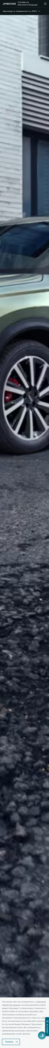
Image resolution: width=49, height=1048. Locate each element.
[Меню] (45, 3)
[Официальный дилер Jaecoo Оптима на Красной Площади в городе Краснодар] (9, 4)
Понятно (9, 1042)
